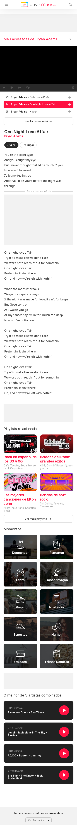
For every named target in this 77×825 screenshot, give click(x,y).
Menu (6, 5)
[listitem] (38, 97)
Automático (39, 820)
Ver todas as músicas (38, 121)
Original (11, 144)
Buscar (70, 5)
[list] (38, 104)
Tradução (28, 144)
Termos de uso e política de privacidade (38, 813)
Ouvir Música (38, 4)
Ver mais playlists (36, 519)
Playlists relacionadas (21, 429)
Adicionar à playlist (69, 97)
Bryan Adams (13, 136)
